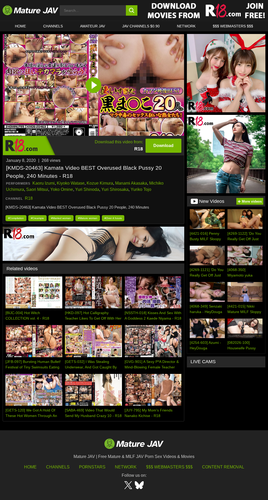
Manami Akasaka (131, 183)
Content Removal (223, 467)
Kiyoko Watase (71, 183)
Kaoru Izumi (43, 183)
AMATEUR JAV (92, 26)
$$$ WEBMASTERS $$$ (233, 26)
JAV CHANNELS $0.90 (141, 26)
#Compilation (16, 218)
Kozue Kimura (100, 183)
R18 (29, 198)
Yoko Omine (61, 189)
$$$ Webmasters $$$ (169, 467)
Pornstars (92, 467)
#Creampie (37, 218)
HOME (20, 26)
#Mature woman (87, 218)
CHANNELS (53, 26)
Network (186, 26)
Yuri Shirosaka (115, 189)
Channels (58, 467)
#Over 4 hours (113, 218)
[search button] (132, 10)
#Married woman (61, 218)
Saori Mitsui (37, 189)
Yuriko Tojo (141, 189)
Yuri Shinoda (87, 189)
